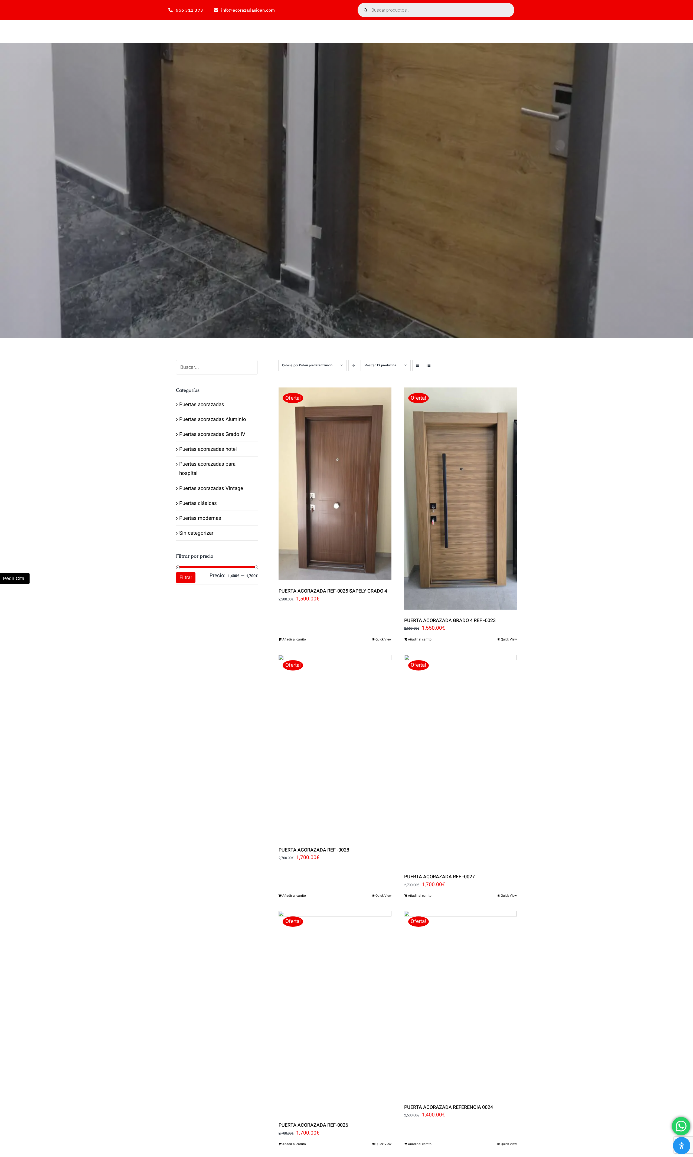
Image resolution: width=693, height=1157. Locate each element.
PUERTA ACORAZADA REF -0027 (439, 876)
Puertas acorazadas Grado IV (212, 434)
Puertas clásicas (198, 503)
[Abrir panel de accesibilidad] (681, 1145)
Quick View (383, 639)
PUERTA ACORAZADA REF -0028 (314, 850)
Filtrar (185, 577)
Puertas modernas (200, 518)
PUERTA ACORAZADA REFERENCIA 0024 (448, 1107)
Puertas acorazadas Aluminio (212, 419)
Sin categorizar (196, 533)
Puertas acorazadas (201, 404)
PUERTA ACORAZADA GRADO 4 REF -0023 (450, 620)
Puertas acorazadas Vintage (211, 488)
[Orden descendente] (353, 365)
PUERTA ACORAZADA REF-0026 (313, 1125)
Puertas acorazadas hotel (208, 449)
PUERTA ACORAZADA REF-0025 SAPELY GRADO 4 (333, 591)
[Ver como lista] (428, 365)
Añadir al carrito (294, 639)
